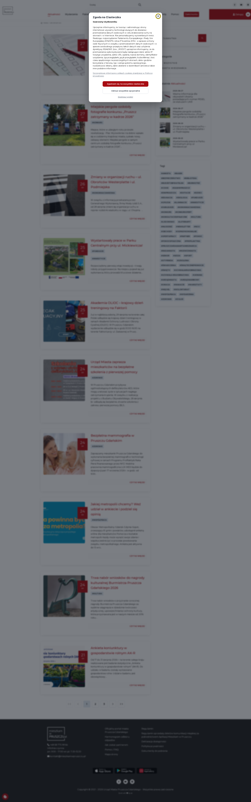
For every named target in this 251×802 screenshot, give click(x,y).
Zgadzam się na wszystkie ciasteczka (125, 84)
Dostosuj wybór (125, 97)
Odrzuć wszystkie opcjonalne (125, 91)
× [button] (158, 16)
